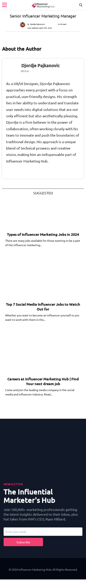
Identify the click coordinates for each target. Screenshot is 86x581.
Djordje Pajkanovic (37, 24)
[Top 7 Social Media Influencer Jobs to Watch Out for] (35, 284)
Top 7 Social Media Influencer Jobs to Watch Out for (43, 306)
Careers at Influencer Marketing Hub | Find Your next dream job (43, 381)
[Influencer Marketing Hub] (43, 5)
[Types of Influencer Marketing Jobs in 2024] (35, 214)
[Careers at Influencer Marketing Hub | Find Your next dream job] (35, 358)
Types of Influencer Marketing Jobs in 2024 (43, 234)
